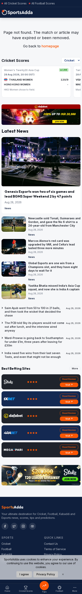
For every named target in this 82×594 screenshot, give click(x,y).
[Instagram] (23, 526)
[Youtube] (32, 526)
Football (6, 549)
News (8, 208)
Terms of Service (55, 549)
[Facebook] (5, 526)
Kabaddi (7, 554)
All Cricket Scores (15, 3)
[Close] (63, 574)
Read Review (69, 379)
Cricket (6, 543)
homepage (50, 46)
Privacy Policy (53, 554)
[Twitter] (14, 526)
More (75, 368)
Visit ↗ (69, 384)
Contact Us (51, 543)
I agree (24, 574)
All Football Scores (43, 3)
